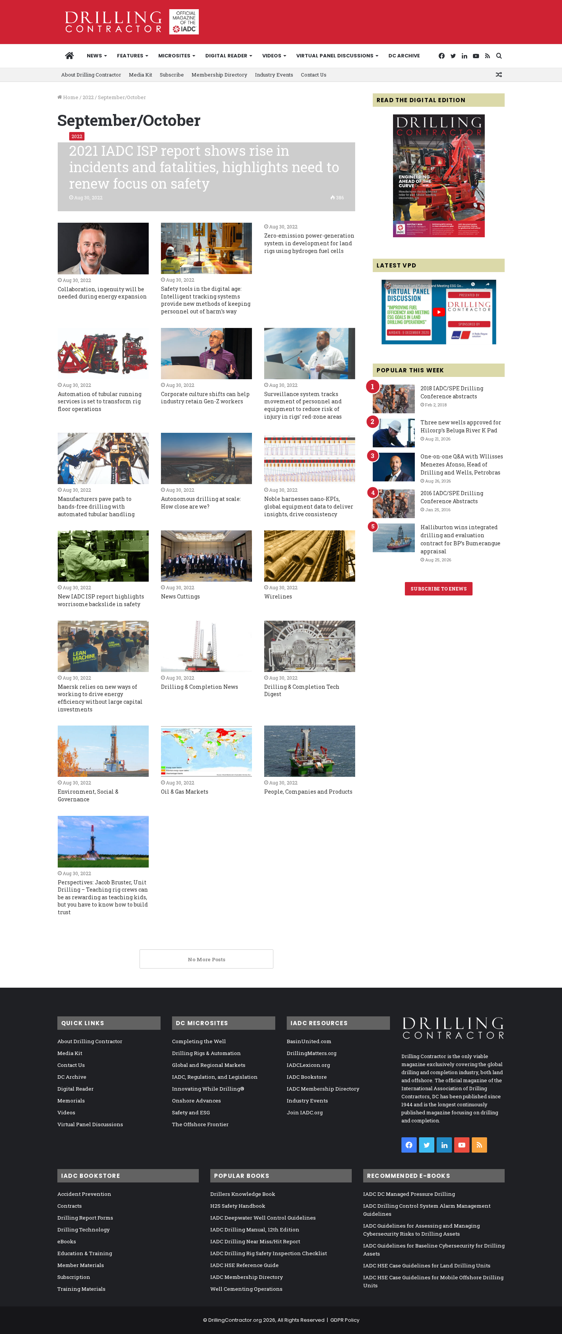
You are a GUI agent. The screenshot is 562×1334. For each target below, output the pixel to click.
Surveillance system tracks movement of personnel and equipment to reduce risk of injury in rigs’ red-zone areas (303, 405)
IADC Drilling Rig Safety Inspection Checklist (268, 1253)
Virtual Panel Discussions (335, 55)
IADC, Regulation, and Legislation (215, 1076)
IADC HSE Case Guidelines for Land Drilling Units (427, 1265)
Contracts (69, 1205)
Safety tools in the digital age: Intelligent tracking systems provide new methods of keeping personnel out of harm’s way (205, 300)
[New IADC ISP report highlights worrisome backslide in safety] (103, 556)
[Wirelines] (309, 556)
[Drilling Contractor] (128, 21)
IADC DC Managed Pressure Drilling (409, 1193)
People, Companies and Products (308, 791)
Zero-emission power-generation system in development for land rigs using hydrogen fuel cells (309, 243)
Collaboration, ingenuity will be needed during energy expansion (102, 292)
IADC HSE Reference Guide (244, 1265)
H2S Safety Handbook (237, 1205)
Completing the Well (199, 1041)
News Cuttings (180, 596)
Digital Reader (226, 55)
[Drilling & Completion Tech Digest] (309, 646)
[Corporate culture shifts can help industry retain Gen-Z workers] (206, 353)
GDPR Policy (344, 1320)
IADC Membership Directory (323, 1088)
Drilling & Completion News (199, 686)
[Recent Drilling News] (439, 235)
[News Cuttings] (206, 556)
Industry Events (274, 74)
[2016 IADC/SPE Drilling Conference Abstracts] (394, 503)
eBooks (66, 1241)
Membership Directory (219, 74)
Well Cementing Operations (246, 1288)
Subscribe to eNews (439, 588)
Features (130, 55)
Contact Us (313, 74)
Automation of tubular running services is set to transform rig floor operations (99, 401)
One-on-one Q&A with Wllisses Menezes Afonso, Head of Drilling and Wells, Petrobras (462, 464)
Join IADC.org (305, 1112)
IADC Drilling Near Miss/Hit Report (255, 1241)
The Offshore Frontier (200, 1124)
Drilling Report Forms (85, 1217)
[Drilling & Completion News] (206, 646)
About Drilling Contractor (91, 74)
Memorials (71, 1100)
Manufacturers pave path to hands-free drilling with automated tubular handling (96, 506)
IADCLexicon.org (308, 1065)
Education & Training (84, 1253)
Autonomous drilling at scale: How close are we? (201, 502)
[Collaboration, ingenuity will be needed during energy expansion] (103, 248)
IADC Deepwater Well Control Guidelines (263, 1217)
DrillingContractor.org (235, 1320)
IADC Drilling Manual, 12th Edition (254, 1229)
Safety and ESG (191, 1112)
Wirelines (278, 596)
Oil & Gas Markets (184, 791)
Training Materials (81, 1288)
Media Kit (140, 74)
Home (70, 97)
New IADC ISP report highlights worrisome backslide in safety (101, 600)
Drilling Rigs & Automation (206, 1053)
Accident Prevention (84, 1193)
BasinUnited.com (309, 1041)
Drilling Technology (83, 1229)
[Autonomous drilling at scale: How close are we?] (206, 458)
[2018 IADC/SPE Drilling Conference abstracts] (394, 399)
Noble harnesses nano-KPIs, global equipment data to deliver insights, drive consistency (308, 506)
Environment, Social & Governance (88, 795)
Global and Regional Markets (208, 1065)
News (94, 55)
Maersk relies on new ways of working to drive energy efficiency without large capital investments (100, 698)
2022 (88, 97)
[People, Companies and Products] (309, 751)
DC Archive (404, 55)
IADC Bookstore (307, 1076)
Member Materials (80, 1265)
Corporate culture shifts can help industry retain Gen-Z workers (205, 397)
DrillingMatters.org (311, 1053)
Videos (271, 55)
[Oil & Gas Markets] (206, 751)
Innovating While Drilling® (208, 1088)
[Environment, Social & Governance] (103, 751)
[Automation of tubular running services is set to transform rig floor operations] (103, 353)
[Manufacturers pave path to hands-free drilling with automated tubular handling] (103, 458)
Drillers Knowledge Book (242, 1193)
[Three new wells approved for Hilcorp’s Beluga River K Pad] (394, 433)
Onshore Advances (196, 1100)
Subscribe (172, 74)
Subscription (73, 1277)
